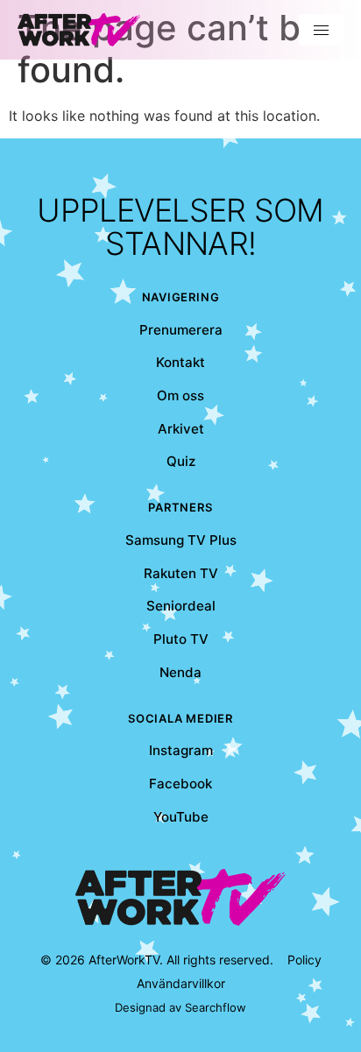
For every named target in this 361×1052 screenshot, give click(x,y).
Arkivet (181, 428)
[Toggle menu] (321, 30)
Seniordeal (181, 605)
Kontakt (180, 362)
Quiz (180, 461)
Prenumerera (181, 329)
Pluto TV (181, 639)
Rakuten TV (181, 573)
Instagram (181, 750)
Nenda (180, 672)
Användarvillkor (181, 983)
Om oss (180, 395)
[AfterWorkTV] (79, 29)
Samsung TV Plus (181, 540)
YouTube (181, 816)
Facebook (180, 783)
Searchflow (215, 1007)
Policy (304, 959)
